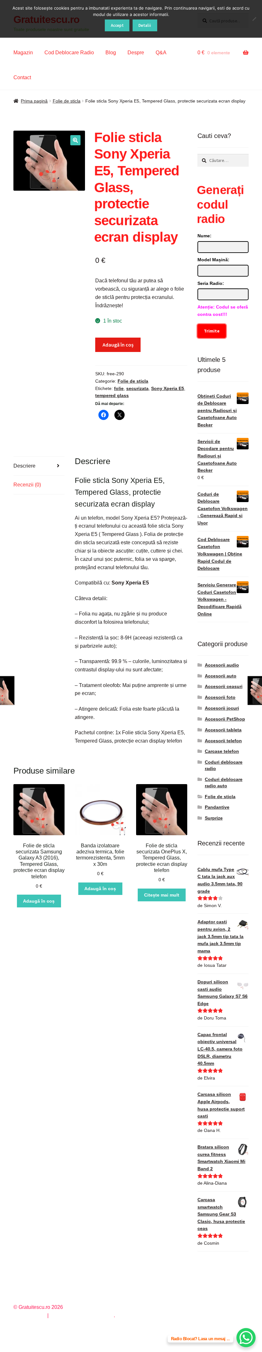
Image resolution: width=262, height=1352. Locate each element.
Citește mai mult (161, 895)
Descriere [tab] (24, 466)
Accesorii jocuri (222, 708)
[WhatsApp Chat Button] (246, 1337)
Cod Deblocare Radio (69, 52)
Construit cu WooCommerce (82, 1315)
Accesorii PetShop (225, 719)
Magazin (23, 52)
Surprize (214, 818)
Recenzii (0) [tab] (27, 484)
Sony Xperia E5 (167, 388)
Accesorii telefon (223, 740)
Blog (110, 52)
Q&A (161, 52)
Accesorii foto (220, 697)
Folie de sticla (67, 100)
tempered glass (112, 395)
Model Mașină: (213, 259)
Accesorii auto (220, 675)
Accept (117, 25)
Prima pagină (34, 100)
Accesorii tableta (223, 729)
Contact (22, 77)
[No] (254, 19)
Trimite (212, 331)
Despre (135, 52)
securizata (137, 388)
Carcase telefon (222, 751)
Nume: (204, 235)
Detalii (144, 25)
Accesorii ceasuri (224, 686)
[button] (75, 140)
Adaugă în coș (118, 344)
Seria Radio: (210, 283)
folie (119, 388)
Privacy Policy (29, 1315)
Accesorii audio (222, 665)
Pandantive (217, 807)
